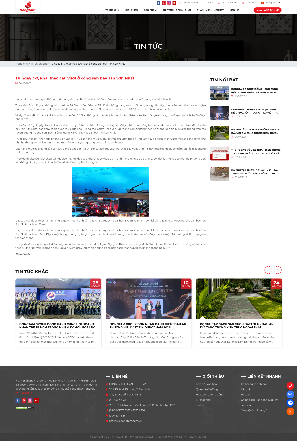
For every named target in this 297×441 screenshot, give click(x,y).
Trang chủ (112, 10)
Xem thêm (22, 392)
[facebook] (290, 403)
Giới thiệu (131, 10)
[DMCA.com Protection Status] (24, 407)
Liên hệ (234, 10)
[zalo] (290, 394)
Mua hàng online (267, 10)
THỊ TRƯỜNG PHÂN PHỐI (177, 10)
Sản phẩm (150, 10)
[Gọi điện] (290, 386)
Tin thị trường (39, 63)
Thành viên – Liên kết (210, 10)
